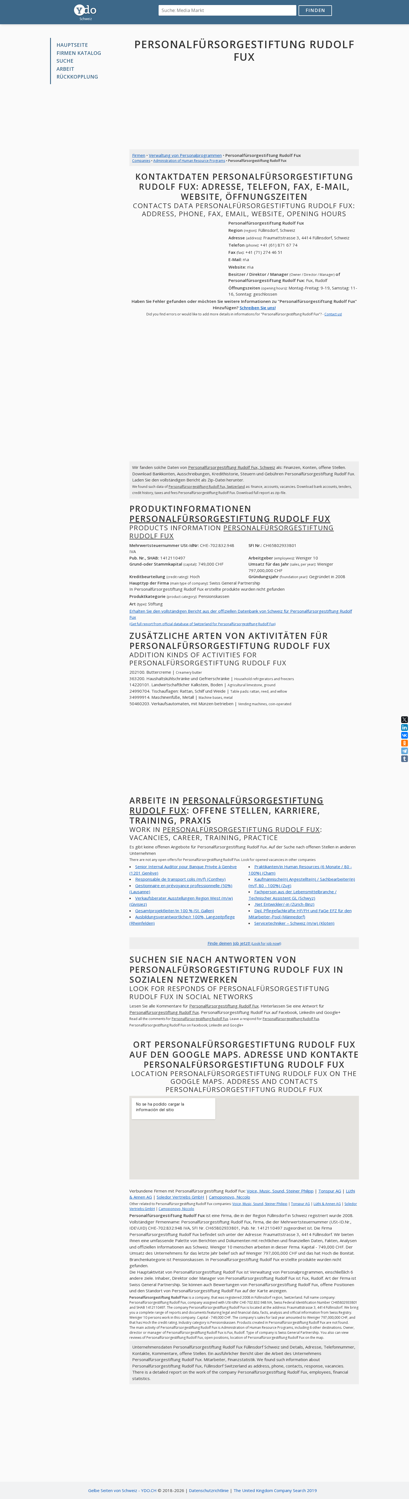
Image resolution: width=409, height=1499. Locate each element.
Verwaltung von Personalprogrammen (185, 155)
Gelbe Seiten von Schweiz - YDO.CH (122, 1490)
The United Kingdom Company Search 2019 (275, 1490)
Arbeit (65, 68)
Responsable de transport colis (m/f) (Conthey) (180, 879)
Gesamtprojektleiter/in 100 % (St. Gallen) (174, 910)
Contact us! (333, 314)
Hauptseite (72, 45)
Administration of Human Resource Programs (189, 160)
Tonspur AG (329, 1191)
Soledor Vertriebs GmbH (180, 1197)
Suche (64, 60)
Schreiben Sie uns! (258, 307)
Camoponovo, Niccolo (229, 1197)
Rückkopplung (77, 76)
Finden (315, 10)
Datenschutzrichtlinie (209, 1490)
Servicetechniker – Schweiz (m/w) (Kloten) (294, 923)
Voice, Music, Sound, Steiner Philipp (280, 1191)
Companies (141, 160)
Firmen (138, 155)
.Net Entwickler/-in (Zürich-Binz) (284, 904)
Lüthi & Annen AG (327, 1203)
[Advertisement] (85, 173)
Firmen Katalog (78, 53)
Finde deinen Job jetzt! (244, 943)
